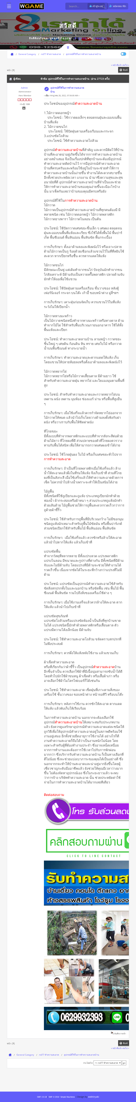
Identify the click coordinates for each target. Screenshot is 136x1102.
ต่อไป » (126, 65)
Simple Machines (67, 1097)
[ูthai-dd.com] (31, 6)
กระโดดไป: (88, 1063)
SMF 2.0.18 (42, 1097)
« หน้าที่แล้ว (116, 65)
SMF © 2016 (54, 1097)
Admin (24, 87)
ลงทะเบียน (100, 38)
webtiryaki (93, 1096)
